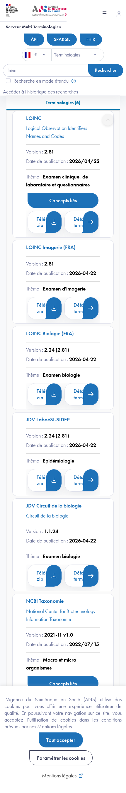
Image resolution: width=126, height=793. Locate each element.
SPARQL (62, 39)
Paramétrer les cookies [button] (61, 757)
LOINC (33, 118)
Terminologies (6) (63, 102)
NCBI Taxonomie (45, 600)
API (34, 39)
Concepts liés (63, 200)
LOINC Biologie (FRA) (50, 333)
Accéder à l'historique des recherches (40, 91)
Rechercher (105, 70)
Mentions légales (59, 775)
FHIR (90, 39)
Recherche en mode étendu (41, 80)
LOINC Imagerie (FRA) (51, 247)
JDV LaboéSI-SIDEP (48, 419)
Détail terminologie (86, 222)
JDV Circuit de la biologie (53, 505)
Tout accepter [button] (60, 740)
